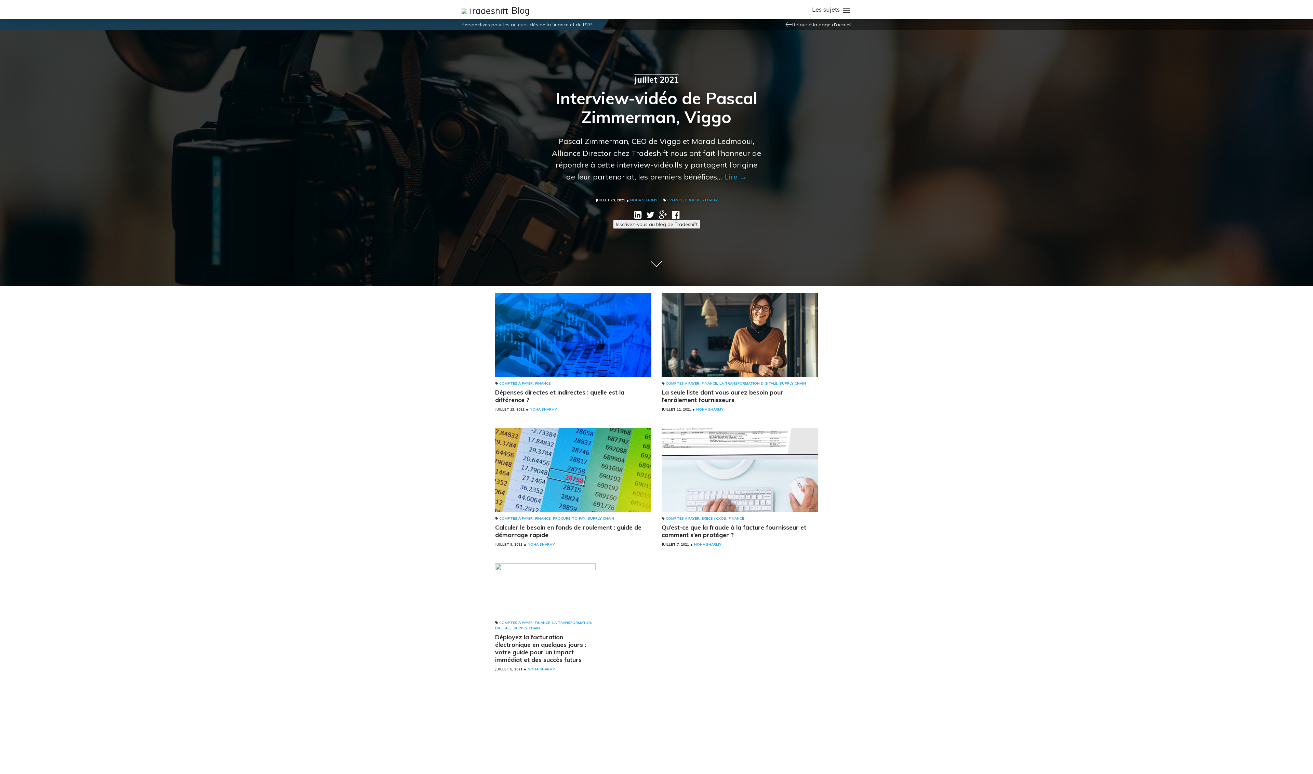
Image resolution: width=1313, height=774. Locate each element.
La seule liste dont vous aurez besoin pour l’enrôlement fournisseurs (722, 396)
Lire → (735, 177)
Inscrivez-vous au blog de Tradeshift (657, 224)
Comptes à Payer (516, 383)
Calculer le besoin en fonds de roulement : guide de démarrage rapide (568, 531)
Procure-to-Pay (701, 200)
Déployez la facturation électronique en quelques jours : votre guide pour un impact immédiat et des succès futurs (540, 648)
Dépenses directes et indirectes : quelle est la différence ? (559, 396)
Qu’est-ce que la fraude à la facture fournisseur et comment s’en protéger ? (734, 531)
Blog (521, 10)
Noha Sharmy (644, 200)
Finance (675, 200)
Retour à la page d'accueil (821, 25)
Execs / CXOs (714, 518)
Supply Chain (793, 383)
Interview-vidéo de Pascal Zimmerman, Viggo (656, 107)
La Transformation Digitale (748, 383)
